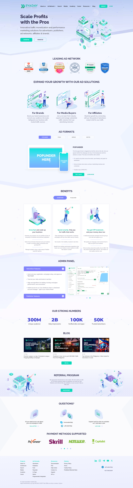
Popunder (45, 137)
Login (111, 6)
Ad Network (23, 465)
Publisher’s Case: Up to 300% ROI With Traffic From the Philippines (65, 356)
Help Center (54, 467)
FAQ (52, 465)
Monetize (40, 39)
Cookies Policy (68, 467)
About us (43, 6)
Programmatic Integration (39, 476)
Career (79, 6)
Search (60, 6)
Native (88, 137)
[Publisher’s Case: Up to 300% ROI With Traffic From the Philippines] (66, 345)
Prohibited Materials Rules (70, 470)
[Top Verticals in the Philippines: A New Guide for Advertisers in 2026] (95, 345)
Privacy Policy (67, 463)
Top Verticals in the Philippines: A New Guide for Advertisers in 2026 (95, 356)
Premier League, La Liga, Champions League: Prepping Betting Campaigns (36, 356)
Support (53, 472)
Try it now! (78, 174)
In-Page (35, 472)
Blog (93, 6)
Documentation (55, 463)
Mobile (66, 6)
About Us (22, 463)
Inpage (74, 137)
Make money (66, 390)
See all (66, 363)
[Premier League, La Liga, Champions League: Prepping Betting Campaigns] (37, 345)
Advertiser (60, 197)
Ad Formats (36, 461)
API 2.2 (52, 474)
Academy (72, 6)
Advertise (26, 39)
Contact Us (54, 470)
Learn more (90, 174)
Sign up (103, 6)
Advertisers (35, 463)
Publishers (35, 465)
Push (59, 137)
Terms (65, 465)
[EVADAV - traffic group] (29, 6)
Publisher (73, 197)
